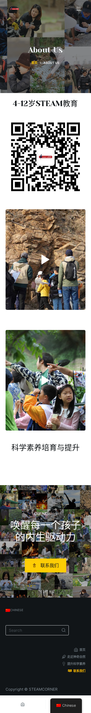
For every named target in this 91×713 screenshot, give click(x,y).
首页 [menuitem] (82, 650)
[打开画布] (78, 9)
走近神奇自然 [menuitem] (76, 657)
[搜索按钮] (64, 630)
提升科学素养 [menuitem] (76, 664)
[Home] (23, 704)
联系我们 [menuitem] (79, 671)
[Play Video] (46, 259)
